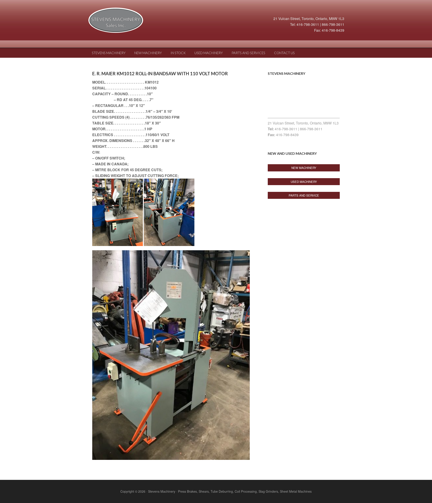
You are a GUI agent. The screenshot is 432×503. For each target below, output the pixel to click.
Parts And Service (304, 195)
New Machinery (303, 168)
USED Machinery (304, 181)
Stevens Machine (124, 21)
